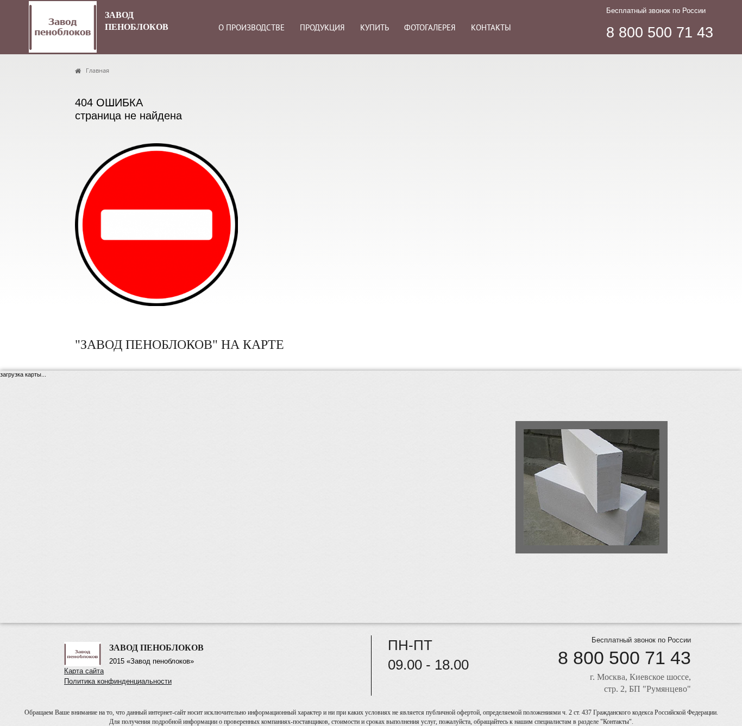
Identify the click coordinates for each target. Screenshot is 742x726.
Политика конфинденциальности (118, 681)
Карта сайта (84, 671)
